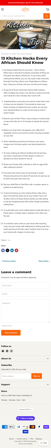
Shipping (39, 439)
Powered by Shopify (25, 444)
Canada (24, 409)
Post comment (11, 332)
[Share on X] (7, 250)
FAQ (31, 439)
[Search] (46, 16)
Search (11, 439)
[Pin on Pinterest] (16, 250)
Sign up (36, 376)
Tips (8, 240)
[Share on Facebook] (3, 250)
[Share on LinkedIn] (12, 250)
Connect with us (22, 439)
